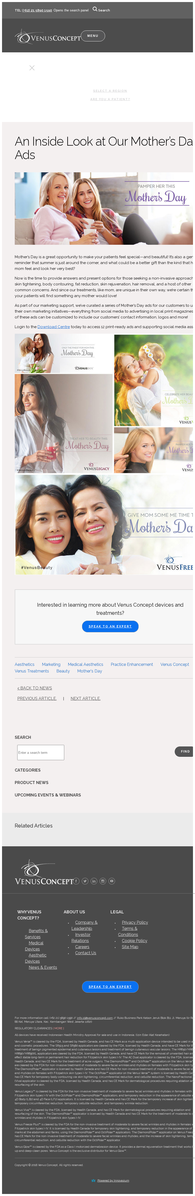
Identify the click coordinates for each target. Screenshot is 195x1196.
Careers (82, 946)
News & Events (43, 967)
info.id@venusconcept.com (95, 1018)
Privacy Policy (135, 922)
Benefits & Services (36, 933)
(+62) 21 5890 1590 (37, 10)
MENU (93, 36)
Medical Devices (34, 946)
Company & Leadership (84, 925)
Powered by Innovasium (113, 1180)
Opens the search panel (71, 10)
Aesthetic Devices (35, 958)
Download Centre (54, 327)
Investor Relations (80, 937)
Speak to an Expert (110, 626)
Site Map (130, 946)
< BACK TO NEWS (34, 688)
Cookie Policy (134, 940)
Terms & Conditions (128, 931)
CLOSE (22, 69)
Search (104, 10)
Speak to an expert (110, 987)
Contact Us (85, 952)
